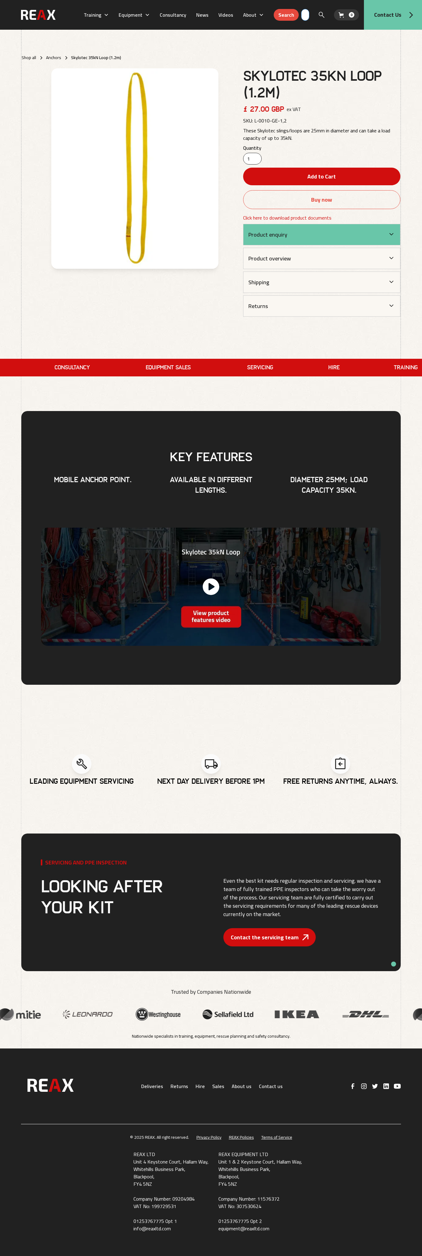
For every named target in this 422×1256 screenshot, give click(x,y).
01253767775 (148, 1221)
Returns (179, 1086)
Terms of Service (276, 1137)
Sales (218, 1086)
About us (241, 1086)
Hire (200, 1086)
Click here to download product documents (287, 217)
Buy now (321, 200)
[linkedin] (386, 1086)
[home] (50, 14)
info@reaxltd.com (152, 1228)
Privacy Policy (209, 1137)
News (202, 14)
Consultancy (173, 14)
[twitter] (375, 1086)
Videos (225, 14)
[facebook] (353, 1086)
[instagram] (364, 1086)
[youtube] (397, 1086)
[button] (96, 15)
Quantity (252, 148)
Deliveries (152, 1086)
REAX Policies (241, 1137)
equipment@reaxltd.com (243, 1228)
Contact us (271, 1086)
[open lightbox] (134, 168)
